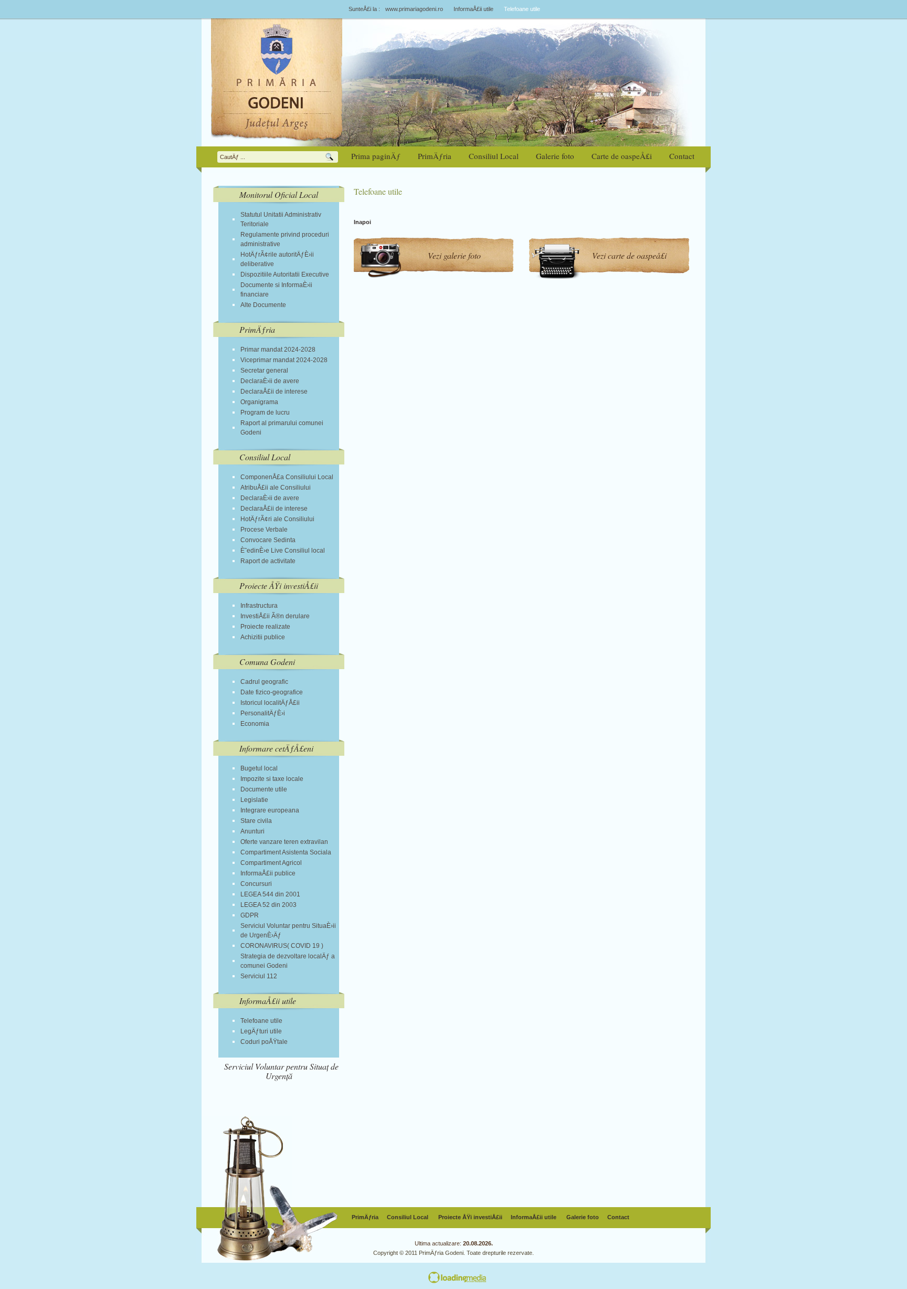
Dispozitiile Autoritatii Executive (284, 274)
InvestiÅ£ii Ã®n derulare (275, 616)
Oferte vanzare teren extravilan (284, 842)
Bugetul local (259, 768)
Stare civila (256, 821)
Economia (254, 723)
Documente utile (263, 789)
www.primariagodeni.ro (414, 9)
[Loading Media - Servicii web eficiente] (566, 1278)
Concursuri (256, 883)
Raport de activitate (268, 561)
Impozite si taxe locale (271, 779)
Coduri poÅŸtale (264, 1041)
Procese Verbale (264, 529)
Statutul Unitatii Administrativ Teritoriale (280, 219)
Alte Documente (263, 305)
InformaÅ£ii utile (473, 9)
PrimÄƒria (365, 1217)
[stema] (278, 79)
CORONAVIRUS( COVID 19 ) (281, 945)
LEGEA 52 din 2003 (268, 904)
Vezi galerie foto (454, 255)
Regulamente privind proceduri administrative (284, 239)
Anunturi (252, 831)
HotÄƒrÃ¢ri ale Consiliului (277, 519)
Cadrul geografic (264, 681)
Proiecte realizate (265, 626)
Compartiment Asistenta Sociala (285, 852)
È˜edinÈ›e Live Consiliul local (282, 550)
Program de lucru (265, 412)
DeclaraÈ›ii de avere (269, 381)
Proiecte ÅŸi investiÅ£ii (470, 1217)
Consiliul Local (408, 1217)
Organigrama (259, 402)
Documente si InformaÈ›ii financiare (276, 289)
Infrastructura (259, 605)
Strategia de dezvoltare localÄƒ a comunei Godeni (287, 961)
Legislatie (254, 800)
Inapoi (362, 222)
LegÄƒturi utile (261, 1031)
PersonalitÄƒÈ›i (262, 713)
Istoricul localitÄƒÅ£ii (270, 702)
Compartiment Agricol (271, 863)
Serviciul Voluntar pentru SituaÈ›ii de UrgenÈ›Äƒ (288, 930)
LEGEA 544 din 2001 (270, 894)
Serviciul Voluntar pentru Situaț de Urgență (281, 1071)
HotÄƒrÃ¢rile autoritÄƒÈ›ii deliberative (277, 259)
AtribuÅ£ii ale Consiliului (275, 487)
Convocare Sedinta (268, 540)
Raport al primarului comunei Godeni (281, 427)
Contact (618, 1217)
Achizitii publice (262, 637)
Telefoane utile (261, 1020)
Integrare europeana (269, 810)
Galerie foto (582, 1217)
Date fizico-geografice (271, 692)
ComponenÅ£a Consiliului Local (286, 477)
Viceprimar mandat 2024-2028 (284, 360)
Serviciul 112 (258, 976)
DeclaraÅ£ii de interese (274, 391)
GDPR (249, 915)
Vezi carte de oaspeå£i (629, 255)
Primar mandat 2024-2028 (277, 349)
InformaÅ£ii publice (268, 873)
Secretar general (264, 370)
